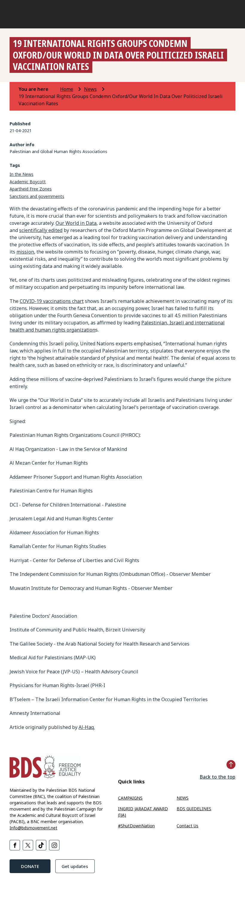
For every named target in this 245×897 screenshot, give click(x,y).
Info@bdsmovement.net (33, 828)
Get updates (75, 866)
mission (25, 251)
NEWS (183, 798)
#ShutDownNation (136, 826)
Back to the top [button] (217, 777)
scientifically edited (40, 230)
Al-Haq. (87, 727)
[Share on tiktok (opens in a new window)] (41, 845)
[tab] (39, 89)
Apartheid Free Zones (31, 189)
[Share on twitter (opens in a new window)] (28, 845)
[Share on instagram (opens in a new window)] (54, 845)
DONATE (30, 866)
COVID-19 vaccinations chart (52, 301)
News (90, 89)
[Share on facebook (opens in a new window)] (15, 845)
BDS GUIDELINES (194, 808)
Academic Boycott (28, 181)
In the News (21, 174)
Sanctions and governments (37, 196)
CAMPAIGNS (130, 798)
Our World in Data (76, 223)
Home (66, 89)
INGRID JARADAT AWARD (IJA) (143, 812)
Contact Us (187, 826)
